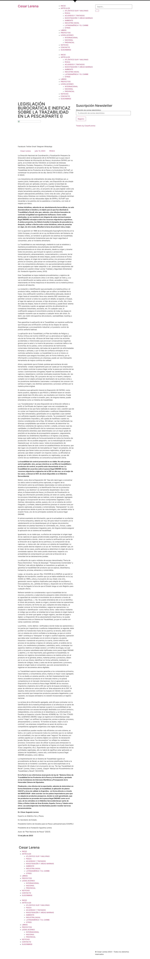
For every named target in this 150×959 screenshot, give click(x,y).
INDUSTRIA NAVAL (72, 23)
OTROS (67, 28)
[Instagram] (65, 953)
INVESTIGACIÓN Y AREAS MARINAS (79, 18)
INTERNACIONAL (71, 38)
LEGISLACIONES (67, 35)
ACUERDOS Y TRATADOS (74, 16)
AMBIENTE (69, 20)
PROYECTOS (66, 33)
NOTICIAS (64, 45)
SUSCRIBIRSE (66, 50)
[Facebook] (59, 953)
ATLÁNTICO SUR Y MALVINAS (76, 11)
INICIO (63, 6)
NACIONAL (69, 40)
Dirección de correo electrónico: (88, 110)
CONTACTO (65, 47)
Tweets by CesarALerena (85, 126)
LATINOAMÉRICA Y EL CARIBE (76, 25)
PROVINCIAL (69, 42)
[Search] (97, 11)
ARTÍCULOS (65, 8)
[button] (75, 52)
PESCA (67, 13)
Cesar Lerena (28, 6)
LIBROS (63, 30)
